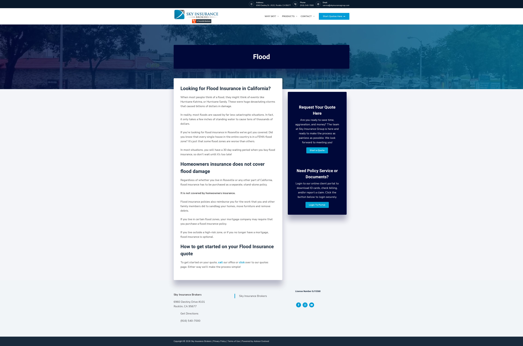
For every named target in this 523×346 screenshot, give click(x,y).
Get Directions (189, 313)
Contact (306, 16)
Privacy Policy (219, 341)
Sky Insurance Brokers (253, 296)
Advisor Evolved (261, 341)
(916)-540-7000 (307, 5)
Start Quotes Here (332, 16)
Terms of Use (233, 341)
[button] (317, 150)
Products (288, 16)
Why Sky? (270, 16)
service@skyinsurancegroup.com (336, 5)
